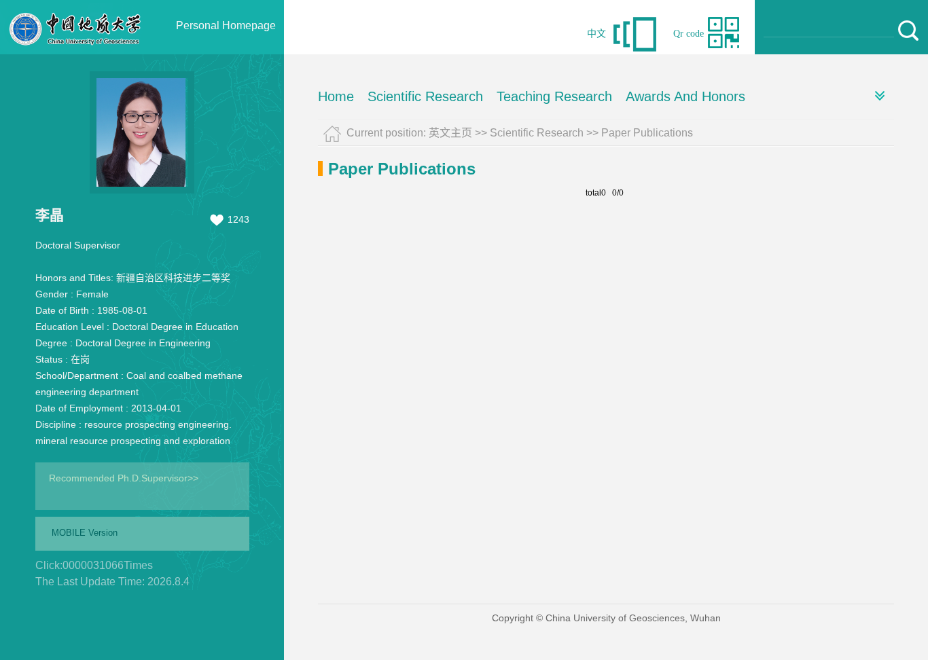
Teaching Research (554, 96)
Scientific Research (425, 96)
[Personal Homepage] (75, 50)
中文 (596, 34)
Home (336, 96)
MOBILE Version (85, 533)
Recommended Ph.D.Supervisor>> (123, 478)
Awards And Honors (685, 96)
